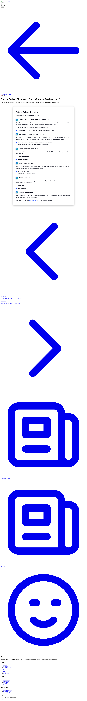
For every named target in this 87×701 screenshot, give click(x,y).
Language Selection (5, 695)
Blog (4, 671)
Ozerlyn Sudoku (33, 200)
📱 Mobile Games (7, 667)
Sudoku (5, 665)
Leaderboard (6, 673)
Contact (5, 683)
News (4, 672)
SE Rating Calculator (7, 690)
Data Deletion (6, 682)
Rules (4, 669)
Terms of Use (6, 681)
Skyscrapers (5, 666)
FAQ (4, 684)
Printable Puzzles (7, 691)
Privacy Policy (6, 680)
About (4, 678)
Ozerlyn (9, 1)
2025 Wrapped (6, 692)
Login (2, 2)
